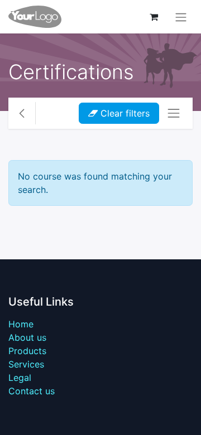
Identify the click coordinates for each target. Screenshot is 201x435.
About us (27, 337)
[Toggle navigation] (181, 16)
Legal (19, 377)
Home (21, 324)
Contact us (31, 391)
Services (26, 364)
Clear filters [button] (124, 113)
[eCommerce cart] (153, 17)
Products (27, 350)
